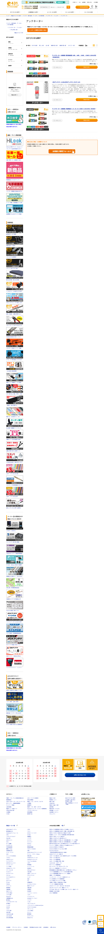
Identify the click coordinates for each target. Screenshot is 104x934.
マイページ (83, 817)
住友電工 (29, 868)
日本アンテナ (9, 891)
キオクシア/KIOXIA (31, 849)
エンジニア (29, 841)
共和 (28, 850)
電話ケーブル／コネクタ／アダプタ (35, 801)
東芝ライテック (30, 886)
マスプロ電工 (30, 910)
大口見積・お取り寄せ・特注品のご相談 (70, 800)
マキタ (7, 909)
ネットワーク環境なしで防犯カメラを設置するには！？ (61, 845)
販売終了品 (29, 814)
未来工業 (8, 912)
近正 (28, 879)
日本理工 (29, 891)
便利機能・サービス (53, 810)
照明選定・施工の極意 (54, 891)
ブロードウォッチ (31, 903)
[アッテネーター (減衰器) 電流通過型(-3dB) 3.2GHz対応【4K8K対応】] (37, 65)
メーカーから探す (52, 12)
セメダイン (8, 871)
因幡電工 (29, 836)
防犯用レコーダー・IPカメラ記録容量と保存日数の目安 (61, 834)
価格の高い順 (63, 45)
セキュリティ (52, 814)
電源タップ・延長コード (11, 808)
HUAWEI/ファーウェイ (32, 898)
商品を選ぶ (87, 67)
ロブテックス (30, 916)
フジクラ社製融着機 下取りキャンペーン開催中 (59, 873)
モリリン (29, 912)
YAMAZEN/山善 (9, 914)
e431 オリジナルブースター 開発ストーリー (59, 887)
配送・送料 (51, 801)
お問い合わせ (89, 2)
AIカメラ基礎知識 (53, 893)
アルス (28, 831)
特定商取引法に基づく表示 (35, 927)
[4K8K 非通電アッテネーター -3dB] (37, 119)
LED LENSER (9, 916)
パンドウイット (30, 896)
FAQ (80, 2)
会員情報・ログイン (53, 812)
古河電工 (8, 903)
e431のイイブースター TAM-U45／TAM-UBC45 (59, 886)
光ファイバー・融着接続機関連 (13, 803)
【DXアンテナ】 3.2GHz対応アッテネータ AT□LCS (66, 82)
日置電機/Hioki (9, 898)
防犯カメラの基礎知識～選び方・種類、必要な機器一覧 (61, 831)
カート (96, 8)
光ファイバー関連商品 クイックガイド (58, 868)
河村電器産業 (9, 847)
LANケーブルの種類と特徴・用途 (56, 861)
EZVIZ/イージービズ (31, 833)
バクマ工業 (8, 894)
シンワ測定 (8, 866)
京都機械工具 (9, 850)
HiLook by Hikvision (53, 850)
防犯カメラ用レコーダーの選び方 (56, 836)
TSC (28, 880)
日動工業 (29, 887)
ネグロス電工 (9, 893)
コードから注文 (88, 12)
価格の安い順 (54, 45)
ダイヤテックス (9, 873)
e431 (7, 834)
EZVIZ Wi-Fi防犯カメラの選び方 (56, 847)
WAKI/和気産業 (9, 917)
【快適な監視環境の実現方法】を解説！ (58, 852)
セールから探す (69, 12)
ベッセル (8, 905)
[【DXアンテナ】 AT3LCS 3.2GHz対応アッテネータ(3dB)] (37, 92)
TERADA (8, 884)
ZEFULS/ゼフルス (31, 870)
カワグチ (29, 845)
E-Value (29, 834)
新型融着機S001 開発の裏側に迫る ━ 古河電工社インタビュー (63, 870)
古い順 (47, 45)
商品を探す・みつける (54, 808)
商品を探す (14, 95)
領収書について (52, 799)
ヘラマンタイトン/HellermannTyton (35, 905)
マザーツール (30, 909)
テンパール (8, 886)
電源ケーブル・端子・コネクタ (34, 807)
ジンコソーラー (9, 864)
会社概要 (8, 927)
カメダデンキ (9, 845)
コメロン (8, 857)
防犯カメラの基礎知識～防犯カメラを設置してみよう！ (61, 829)
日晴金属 (8, 889)
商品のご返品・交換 (53, 805)
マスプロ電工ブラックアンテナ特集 (57, 880)
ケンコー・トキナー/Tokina (33, 854)
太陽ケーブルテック (31, 873)
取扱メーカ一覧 (11, 825)
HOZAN (8, 907)
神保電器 (29, 864)
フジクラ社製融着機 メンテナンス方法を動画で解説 (60, 871)
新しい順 (41, 45)
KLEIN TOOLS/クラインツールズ (34, 852)
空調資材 (29, 805)
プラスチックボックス (32, 810)
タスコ (7, 879)
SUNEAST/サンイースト (32, 857)
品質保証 (51, 807)
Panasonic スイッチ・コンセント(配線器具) (37, 808)
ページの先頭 (100, 932)
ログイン (92, 8)
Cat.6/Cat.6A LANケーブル (55, 863)
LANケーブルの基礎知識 (54, 859)
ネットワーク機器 (10, 805)
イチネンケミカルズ (10, 836)
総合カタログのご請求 (70, 798)
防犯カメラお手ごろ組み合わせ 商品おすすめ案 (60, 833)
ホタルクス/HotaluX (31, 907)
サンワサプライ (9, 861)
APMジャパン (9, 840)
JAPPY (28, 863)
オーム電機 (8, 843)
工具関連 (8, 812)
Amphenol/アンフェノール (12, 833)
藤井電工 (8, 900)
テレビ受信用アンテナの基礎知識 (56, 879)
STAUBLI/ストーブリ (10, 868)
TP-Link (8, 882)
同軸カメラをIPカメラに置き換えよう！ (58, 838)
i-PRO (28, 829)
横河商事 (29, 914)
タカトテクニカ (30, 875)
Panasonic (8, 896)
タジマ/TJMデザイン (10, 877)
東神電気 (8, 887)
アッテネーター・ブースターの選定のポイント (59, 877)
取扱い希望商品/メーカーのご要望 (71, 803)
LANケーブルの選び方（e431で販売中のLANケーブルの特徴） (63, 856)
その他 (7, 814)
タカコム (8, 875)
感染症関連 (29, 812)
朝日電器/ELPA (9, 831)
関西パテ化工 (9, 849)
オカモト (29, 843)
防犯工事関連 (30, 799)
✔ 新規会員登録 (83, 7)
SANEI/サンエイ (9, 859)
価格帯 (9, 65)
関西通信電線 (30, 847)
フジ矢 (28, 901)
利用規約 (26, 927)
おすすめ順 (34, 45)
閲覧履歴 (100, 919)
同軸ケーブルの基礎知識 (54, 875)
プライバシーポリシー (17, 927)
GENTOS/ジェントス (10, 863)
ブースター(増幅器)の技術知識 (56, 884)
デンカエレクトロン (31, 884)
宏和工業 (29, 856)
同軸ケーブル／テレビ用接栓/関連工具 (14, 798)
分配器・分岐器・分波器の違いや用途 (57, 882)
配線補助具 (8, 799)
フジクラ (29, 900)
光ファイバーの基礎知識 (54, 864)
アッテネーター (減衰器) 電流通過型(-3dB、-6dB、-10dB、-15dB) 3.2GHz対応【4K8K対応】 (74, 56)
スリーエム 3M (9, 870)
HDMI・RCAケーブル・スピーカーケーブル (15, 801)
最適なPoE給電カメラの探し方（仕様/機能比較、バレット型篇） (63, 840)
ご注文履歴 (95, 2)
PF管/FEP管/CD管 (10, 810)
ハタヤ (28, 894)
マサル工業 (8, 910)
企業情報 (83, 2)
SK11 (7, 841)
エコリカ (29, 840)
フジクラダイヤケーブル (11, 901)
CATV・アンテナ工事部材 (32, 798)
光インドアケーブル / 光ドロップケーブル (58, 866)
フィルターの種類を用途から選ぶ (37, 30)
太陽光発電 (8, 807)
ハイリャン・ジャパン (32, 893)
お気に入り (58, 67)
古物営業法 (45, 927)
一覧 (62, 825)
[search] (68, 7)
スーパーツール (30, 866)
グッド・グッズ (9, 852)
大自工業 (29, 871)
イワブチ (29, 838)
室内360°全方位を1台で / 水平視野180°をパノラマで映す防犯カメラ (64, 843)
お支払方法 (51, 803)
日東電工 (29, 889)
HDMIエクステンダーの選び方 (56, 854)
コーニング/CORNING (11, 856)
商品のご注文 (52, 798)
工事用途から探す (33, 12)
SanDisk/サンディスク (32, 859)
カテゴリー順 (71, 45)
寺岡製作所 (29, 882)
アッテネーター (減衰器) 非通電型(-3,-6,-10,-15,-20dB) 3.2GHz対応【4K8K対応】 (75, 109)
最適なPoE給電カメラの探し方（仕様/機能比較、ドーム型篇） (63, 841)
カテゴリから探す (15, 12)
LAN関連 (29, 803)
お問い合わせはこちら (80, 775)
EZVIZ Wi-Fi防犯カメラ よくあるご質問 (58, 849)
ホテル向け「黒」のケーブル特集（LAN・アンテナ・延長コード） (64, 889)
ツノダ (28, 877)
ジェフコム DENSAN (31, 861)
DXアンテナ (8, 880)
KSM (7, 854)
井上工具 (8, 838)
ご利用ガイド (74, 2)
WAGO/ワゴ (30, 917)
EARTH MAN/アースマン (11, 829)
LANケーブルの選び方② (54, 857)
